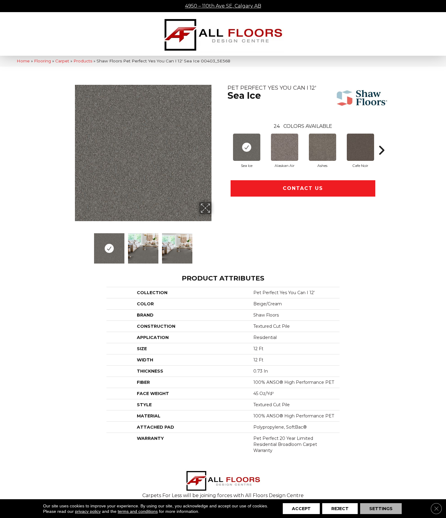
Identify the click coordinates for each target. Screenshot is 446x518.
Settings (381, 508)
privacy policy (88, 511)
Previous (71, 245)
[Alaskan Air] (284, 147)
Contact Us (303, 188)
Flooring (42, 60)
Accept (301, 508)
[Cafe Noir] (360, 147)
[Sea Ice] (246, 147)
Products (82, 60)
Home (23, 60)
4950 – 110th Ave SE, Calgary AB (223, 6)
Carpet (62, 60)
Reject (340, 508)
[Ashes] (322, 147)
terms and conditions (138, 511)
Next (215, 245)
